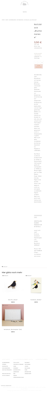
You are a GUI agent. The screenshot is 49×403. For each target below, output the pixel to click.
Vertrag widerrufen (6, 385)
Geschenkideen (6, 368)
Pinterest (27, 362)
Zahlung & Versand (18, 364)
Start (3, 19)
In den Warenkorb (38, 66)
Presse (15, 375)
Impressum (16, 371)
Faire (26, 370)
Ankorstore (28, 371)
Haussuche (5, 366)
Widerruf (15, 368)
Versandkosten (38, 48)
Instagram (27, 364)
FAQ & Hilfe (16, 362)
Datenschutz (16, 370)
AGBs (14, 366)
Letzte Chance (6, 375)
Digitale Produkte (7, 370)
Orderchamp (28, 373)
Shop (7, 19)
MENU (25, 12)
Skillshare (27, 368)
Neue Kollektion (6, 373)
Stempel (4, 364)
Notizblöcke (20, 19)
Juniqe (26, 366)
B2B (14, 373)
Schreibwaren (12, 19)
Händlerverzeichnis (18, 377)
